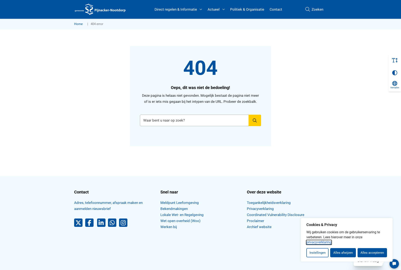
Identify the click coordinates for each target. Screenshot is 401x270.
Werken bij (168, 227)
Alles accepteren (372, 253)
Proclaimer (255, 221)
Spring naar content (11, 15)
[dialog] (347, 240)
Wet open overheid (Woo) (180, 221)
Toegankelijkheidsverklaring (269, 203)
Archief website (259, 227)
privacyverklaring (318, 242)
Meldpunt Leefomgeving (179, 203)
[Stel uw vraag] (394, 264)
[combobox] (200, 120)
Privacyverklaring (260, 209)
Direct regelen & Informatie (176, 9)
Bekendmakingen (174, 209)
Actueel (214, 9)
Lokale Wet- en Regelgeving (182, 215)
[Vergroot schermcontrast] (394, 73)
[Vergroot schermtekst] (394, 60)
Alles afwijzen (343, 253)
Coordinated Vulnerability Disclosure (275, 215)
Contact (276, 9)
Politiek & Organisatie (247, 9)
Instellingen (318, 253)
